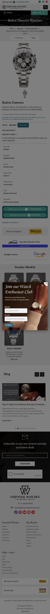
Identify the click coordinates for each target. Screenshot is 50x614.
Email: (7, 315)
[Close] (46, 284)
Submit (8, 325)
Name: (7, 307)
